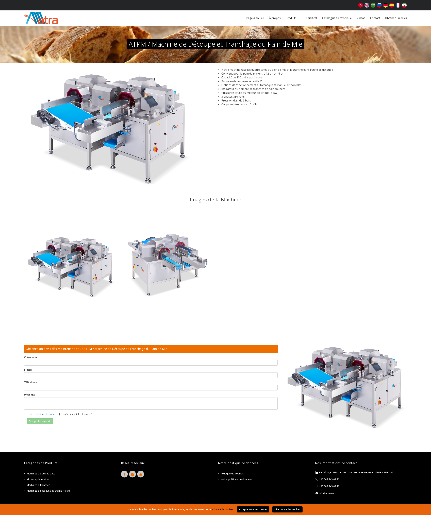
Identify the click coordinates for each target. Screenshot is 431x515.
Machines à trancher (38, 485)
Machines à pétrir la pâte (40, 473)
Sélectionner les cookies (287, 509)
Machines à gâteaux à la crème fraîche (48, 490)
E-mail (28, 369)
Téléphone (30, 382)
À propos (275, 18)
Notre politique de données (43, 414)
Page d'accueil (255, 18)
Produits (291, 18)
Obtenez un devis (396, 18)
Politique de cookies (232, 473)
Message (29, 394)
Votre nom (30, 357)
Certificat (311, 18)
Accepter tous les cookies (253, 509)
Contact (375, 18)
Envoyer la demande (40, 421)
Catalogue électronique (337, 18)
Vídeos (361, 18)
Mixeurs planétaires (37, 479)
